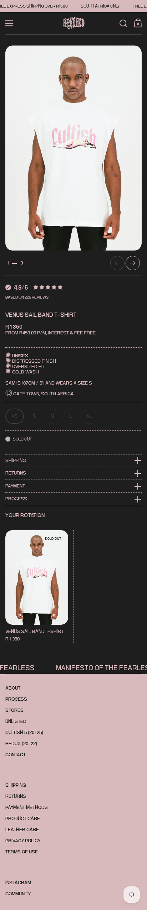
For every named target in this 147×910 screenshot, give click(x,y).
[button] (123, 23)
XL (89, 416)
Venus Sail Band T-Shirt (37, 586)
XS (14, 416)
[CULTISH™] (73, 23)
